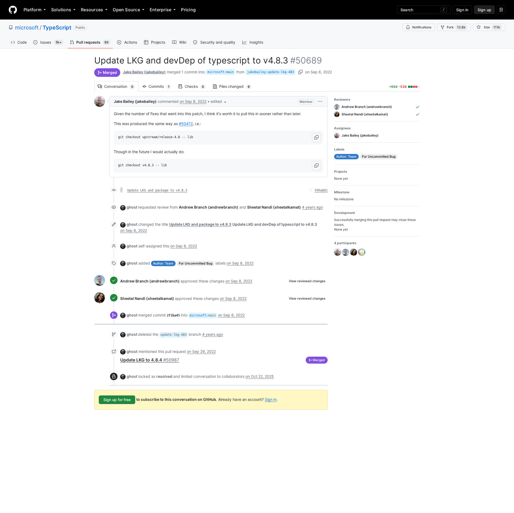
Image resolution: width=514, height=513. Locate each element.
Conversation (121, 86)
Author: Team (163, 263)
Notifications (421, 27)
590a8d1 (321, 190)
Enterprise (160, 9)
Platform (32, 9)
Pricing (188, 9)
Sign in (271, 399)
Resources (92, 9)
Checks (197, 86)
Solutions (61, 9)
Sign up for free (117, 399)
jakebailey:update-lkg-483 (270, 72)
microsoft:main (220, 72)
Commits (162, 86)
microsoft (27, 27)
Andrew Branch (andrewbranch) (150, 281)
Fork (456, 27)
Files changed (237, 86)
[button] (219, 101)
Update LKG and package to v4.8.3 (157, 190)
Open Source (126, 9)
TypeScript (57, 27)
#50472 (186, 123)
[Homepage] (13, 9)
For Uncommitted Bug (195, 263)
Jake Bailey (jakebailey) (144, 72)
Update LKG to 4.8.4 (149, 360)
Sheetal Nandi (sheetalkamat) (147, 298)
